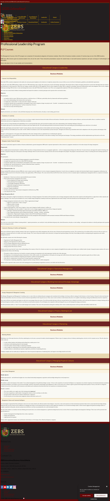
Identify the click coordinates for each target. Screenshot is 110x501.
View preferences (100, 495)
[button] (107, 486)
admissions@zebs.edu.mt (7, 477)
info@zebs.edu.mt (5, 474)
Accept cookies (87, 495)
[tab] (55, 78)
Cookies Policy (94, 499)
